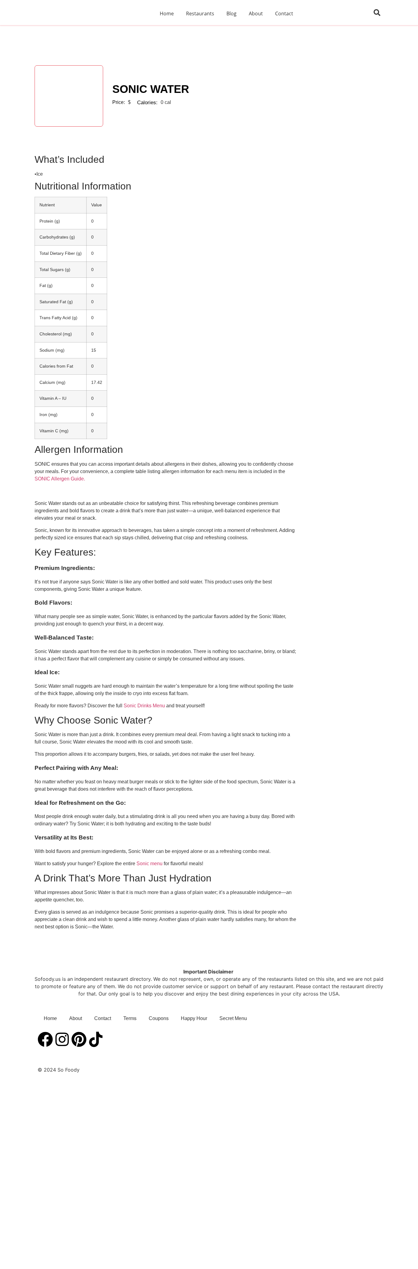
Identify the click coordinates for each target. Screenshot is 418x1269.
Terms (129, 1018)
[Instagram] (62, 1039)
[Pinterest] (79, 1039)
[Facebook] (45, 1039)
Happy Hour (194, 1018)
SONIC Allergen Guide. (60, 478)
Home (167, 13)
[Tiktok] (95, 1039)
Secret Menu (233, 1018)
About (256, 13)
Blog (231, 13)
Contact (284, 13)
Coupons (159, 1018)
